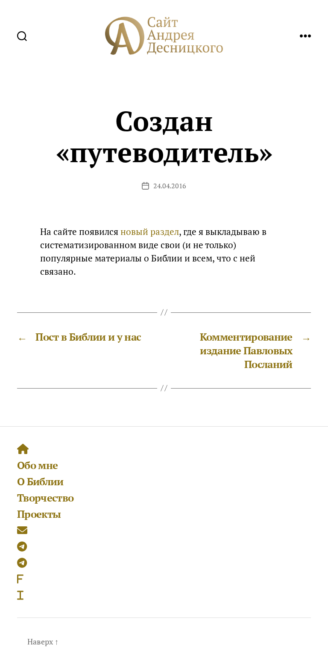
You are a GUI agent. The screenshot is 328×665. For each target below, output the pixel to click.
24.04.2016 (169, 185)
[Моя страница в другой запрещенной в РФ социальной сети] (20, 595)
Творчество (45, 498)
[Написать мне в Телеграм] (22, 546)
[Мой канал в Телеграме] (22, 563)
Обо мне (37, 465)
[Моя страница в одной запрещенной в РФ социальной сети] (20, 579)
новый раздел (149, 232)
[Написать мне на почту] (22, 530)
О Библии (40, 481)
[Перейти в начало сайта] (23, 449)
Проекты (39, 514)
